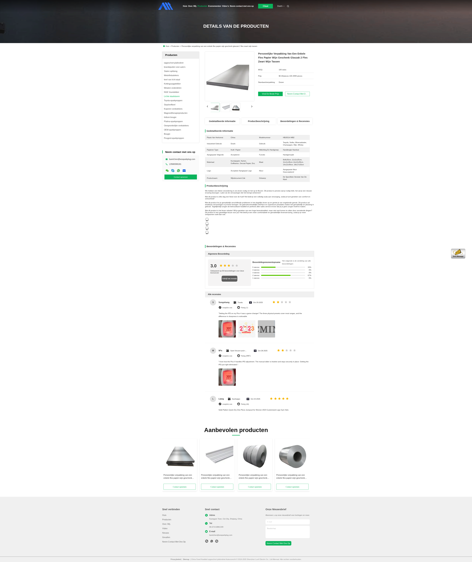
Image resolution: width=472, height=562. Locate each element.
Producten (202, 6)
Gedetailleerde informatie (222, 121)
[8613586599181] (211, 542)
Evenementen (214, 6)
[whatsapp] (178, 171)
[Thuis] (165, 6)
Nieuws (165, 533)
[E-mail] (184, 171)
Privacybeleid (176, 559)
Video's (225, 6)
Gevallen (166, 537)
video (164, 528)
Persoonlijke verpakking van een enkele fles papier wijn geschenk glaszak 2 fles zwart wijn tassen (177, 477)
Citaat (265, 6)
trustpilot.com (227, 308)
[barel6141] (216, 542)
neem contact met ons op (278, 543)
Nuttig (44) (245, 404)
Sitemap (186, 559)
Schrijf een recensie (229, 279)
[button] (166, 462)
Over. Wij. (192, 6)
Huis (185, 6)
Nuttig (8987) (246, 356)
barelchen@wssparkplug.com (182, 159)
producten (166, 520)
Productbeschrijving (258, 121)
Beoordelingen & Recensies (295, 121)
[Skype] (173, 171)
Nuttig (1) (244, 308)
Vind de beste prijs (270, 94)
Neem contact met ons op (242, 6)
